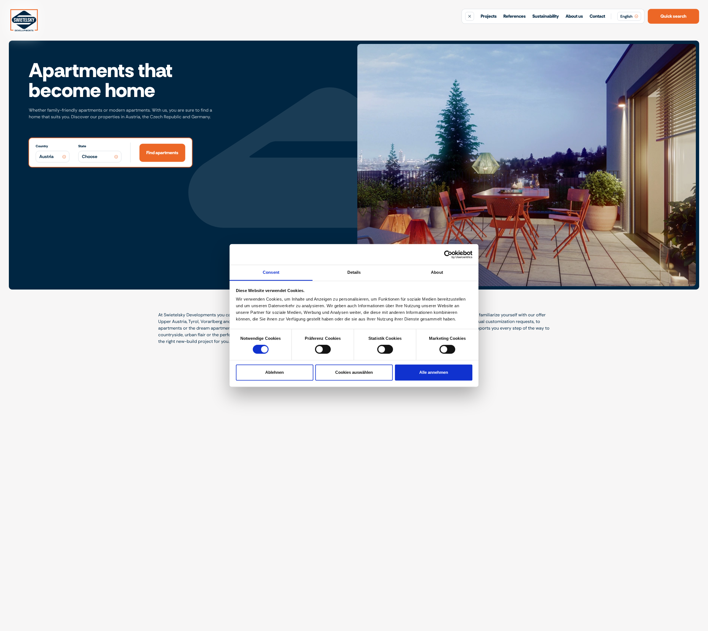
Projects (489, 16)
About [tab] (437, 272)
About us (574, 16)
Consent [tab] (271, 272)
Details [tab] (354, 272)
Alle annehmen (433, 372)
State (82, 146)
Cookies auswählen (354, 372)
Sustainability (545, 16)
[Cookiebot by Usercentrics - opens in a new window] (448, 254)
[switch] (323, 349)
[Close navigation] (469, 16)
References (514, 16)
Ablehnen (274, 372)
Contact (597, 16)
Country (42, 146)
